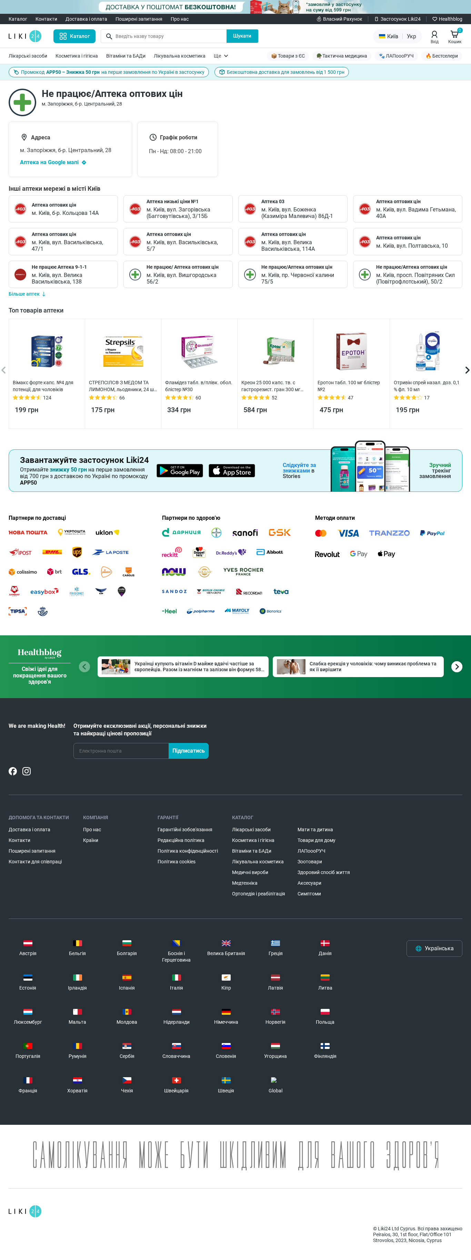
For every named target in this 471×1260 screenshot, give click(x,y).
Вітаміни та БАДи (126, 56)
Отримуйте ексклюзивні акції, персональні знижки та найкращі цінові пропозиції (140, 730)
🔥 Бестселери (441, 56)
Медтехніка (245, 883)
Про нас (180, 19)
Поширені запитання (139, 19)
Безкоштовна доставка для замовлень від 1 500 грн (285, 72)
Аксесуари (309, 883)
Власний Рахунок (342, 19)
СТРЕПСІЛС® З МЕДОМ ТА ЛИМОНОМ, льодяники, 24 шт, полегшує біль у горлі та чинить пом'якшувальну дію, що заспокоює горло (123, 386)
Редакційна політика (181, 840)
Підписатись (188, 750)
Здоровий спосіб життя (324, 872)
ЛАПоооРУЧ (311, 851)
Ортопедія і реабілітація (258, 893)
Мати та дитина (315, 829)
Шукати (242, 36)
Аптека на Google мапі (49, 162)
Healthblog (450, 19)
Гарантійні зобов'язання (185, 829)
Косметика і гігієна (77, 56)
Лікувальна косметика (180, 56)
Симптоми (309, 893)
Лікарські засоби (28, 56)
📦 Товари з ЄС (288, 56)
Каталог (18, 19)
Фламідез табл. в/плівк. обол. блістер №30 (198, 386)
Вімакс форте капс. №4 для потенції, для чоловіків (43, 386)
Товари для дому (316, 840)
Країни (90, 840)
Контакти (46, 19)
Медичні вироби (250, 872)
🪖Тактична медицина (342, 56)
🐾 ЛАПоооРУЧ (396, 56)
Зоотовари (310, 861)
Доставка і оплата (86, 19)
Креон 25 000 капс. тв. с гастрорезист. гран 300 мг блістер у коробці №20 (270, 386)
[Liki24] (25, 1211)
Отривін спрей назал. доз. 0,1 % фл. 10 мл (427, 386)
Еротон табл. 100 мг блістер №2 (349, 386)
